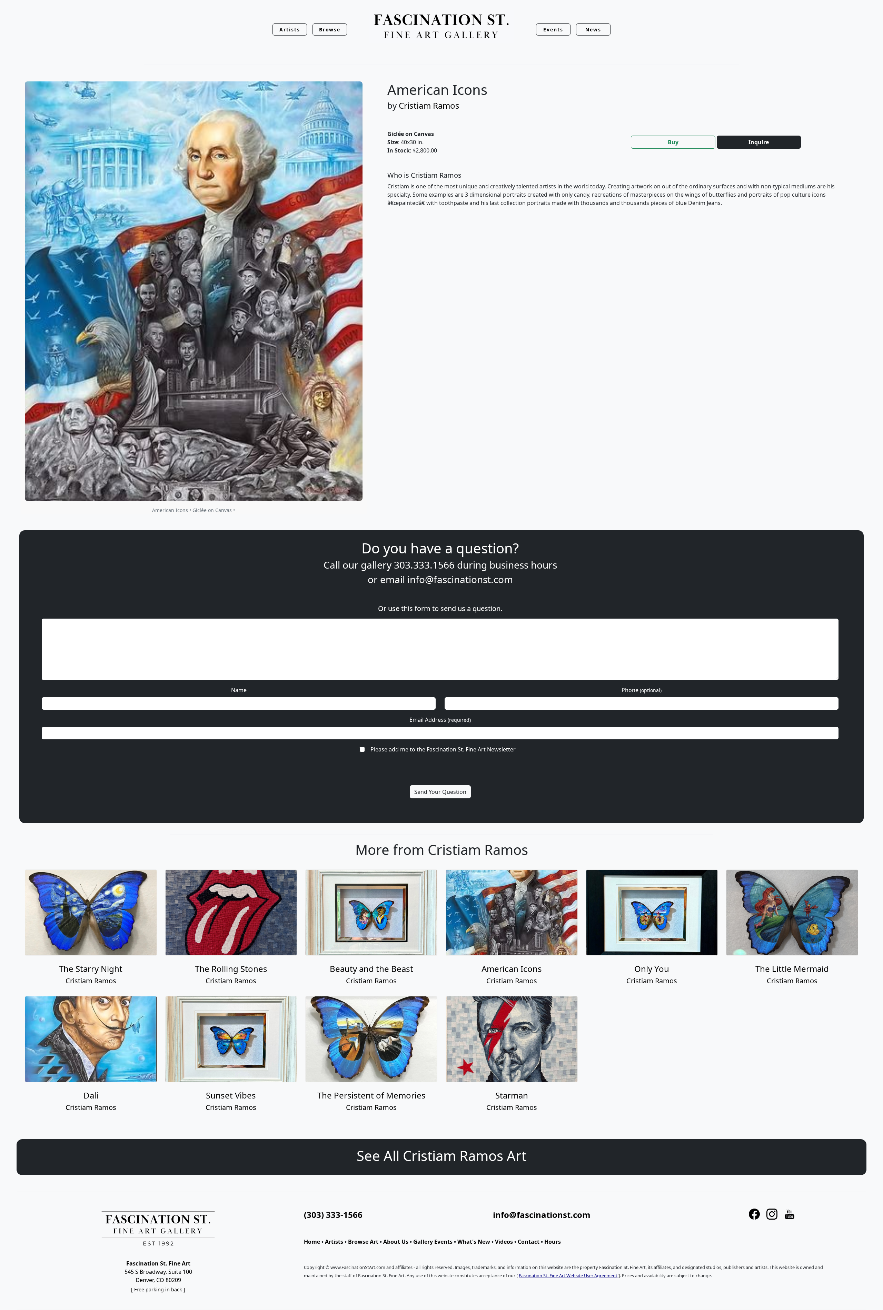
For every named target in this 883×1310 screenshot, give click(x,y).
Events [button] (553, 29)
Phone (642, 690)
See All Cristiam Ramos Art (441, 1155)
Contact (528, 1241)
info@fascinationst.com (460, 579)
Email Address (440, 719)
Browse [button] (330, 29)
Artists (334, 1241)
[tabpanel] (618, 194)
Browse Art (363, 1241)
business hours (523, 564)
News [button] (593, 29)
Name (239, 690)
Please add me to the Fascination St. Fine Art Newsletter (443, 749)
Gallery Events (433, 1241)
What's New (473, 1241)
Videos (504, 1241)
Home (312, 1241)
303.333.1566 (424, 564)
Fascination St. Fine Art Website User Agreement (568, 1275)
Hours (552, 1241)
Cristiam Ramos (429, 105)
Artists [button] (289, 29)
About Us (395, 1241)
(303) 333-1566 (333, 1214)
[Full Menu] (441, 26)
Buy (673, 142)
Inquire (758, 142)
